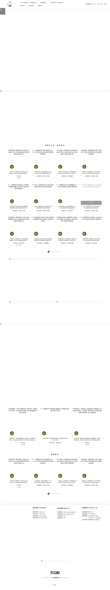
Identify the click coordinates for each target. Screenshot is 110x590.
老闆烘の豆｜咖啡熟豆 (57, 2)
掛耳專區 (31, 5)
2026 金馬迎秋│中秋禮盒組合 (28, 2)
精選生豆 (40, 5)
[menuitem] (49, 252)
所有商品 (22, 5)
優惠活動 (43, 2)
